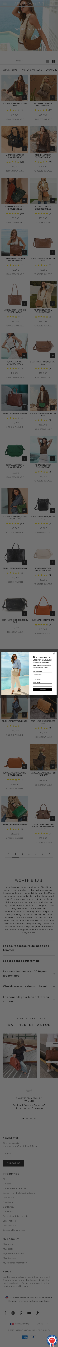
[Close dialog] (54, 654)
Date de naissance (37, 682)
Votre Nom (35, 677)
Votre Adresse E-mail (37, 671)
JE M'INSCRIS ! (43, 689)
